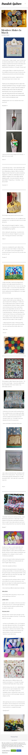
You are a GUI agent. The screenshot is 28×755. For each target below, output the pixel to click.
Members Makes (5, 35)
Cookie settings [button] (6, 750)
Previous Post (14, 736)
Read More (5, 752)
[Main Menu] (25, 3)
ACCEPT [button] (13, 750)
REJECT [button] (18, 750)
